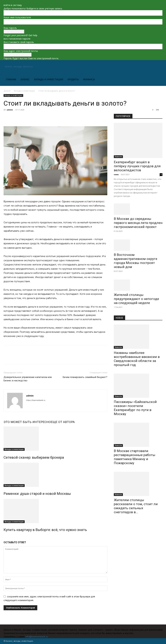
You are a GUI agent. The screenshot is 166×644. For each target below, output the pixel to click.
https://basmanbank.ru (35, 400)
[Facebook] (7, 117)
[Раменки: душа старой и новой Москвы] (55, 475)
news (116, 174)
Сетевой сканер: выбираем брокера (34, 457)
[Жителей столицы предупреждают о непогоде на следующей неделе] (138, 285)
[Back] (4, 1)
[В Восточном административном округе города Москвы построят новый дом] (138, 245)
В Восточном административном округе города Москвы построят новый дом (135, 261)
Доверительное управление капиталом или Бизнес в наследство (28, 379)
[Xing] (28, 404)
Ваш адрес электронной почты (21, 50)
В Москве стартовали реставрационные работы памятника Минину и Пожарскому (134, 457)
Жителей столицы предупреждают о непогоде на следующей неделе (136, 299)
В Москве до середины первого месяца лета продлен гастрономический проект (138, 223)
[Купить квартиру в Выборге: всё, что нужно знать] (55, 511)
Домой (7, 90)
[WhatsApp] (29, 117)
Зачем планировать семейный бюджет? (84, 377)
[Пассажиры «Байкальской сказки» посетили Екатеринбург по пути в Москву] (138, 386)
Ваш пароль (10, 27)
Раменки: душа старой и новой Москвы (37, 494)
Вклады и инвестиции (48, 79)
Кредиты (73, 79)
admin (10, 109)
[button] (158, 66)
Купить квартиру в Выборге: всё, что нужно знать (45, 530)
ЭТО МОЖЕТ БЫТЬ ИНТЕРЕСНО (27, 422)
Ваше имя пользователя (17, 17)
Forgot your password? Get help (20, 35)
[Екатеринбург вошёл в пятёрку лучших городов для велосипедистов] (138, 140)
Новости (118, 156)
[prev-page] (4, 536)
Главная (11, 79)
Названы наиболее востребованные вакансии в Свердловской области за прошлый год (137, 359)
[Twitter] (14, 117)
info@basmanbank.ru (36, 636)
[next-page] (6, 536)
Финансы (89, 79)
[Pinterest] (21, 117)
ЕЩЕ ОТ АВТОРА (63, 422)
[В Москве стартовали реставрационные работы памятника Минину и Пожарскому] (138, 435)
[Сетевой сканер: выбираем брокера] (55, 439)
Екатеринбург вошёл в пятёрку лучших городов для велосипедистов (137, 166)
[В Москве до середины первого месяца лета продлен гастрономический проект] (138, 209)
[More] (36, 117)
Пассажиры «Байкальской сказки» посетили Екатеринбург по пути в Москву (135, 408)
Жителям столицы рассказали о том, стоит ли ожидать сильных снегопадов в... (136, 506)
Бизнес (25, 79)
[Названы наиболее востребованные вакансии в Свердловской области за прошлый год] (138, 337)
